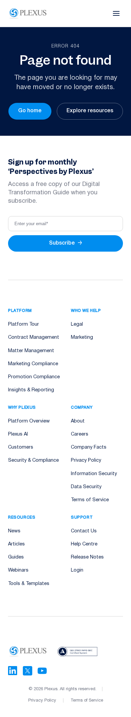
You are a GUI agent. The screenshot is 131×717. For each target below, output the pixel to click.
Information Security (94, 474)
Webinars (18, 570)
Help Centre (84, 544)
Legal (77, 324)
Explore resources (90, 111)
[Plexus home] (28, 13)
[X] (27, 670)
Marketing (82, 337)
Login (77, 570)
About (78, 421)
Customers (20, 447)
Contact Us (84, 531)
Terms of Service (90, 500)
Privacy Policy (86, 460)
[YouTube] (42, 670)
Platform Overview (29, 421)
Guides (16, 557)
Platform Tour (23, 324)
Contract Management (33, 337)
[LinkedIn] (12, 670)
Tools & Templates (28, 584)
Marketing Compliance (33, 364)
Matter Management (31, 351)
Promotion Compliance (34, 377)
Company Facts (88, 447)
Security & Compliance (33, 460)
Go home (30, 111)
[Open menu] (116, 13)
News (14, 531)
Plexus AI (18, 434)
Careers (79, 434)
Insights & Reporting (31, 390)
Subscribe (65, 243)
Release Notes (87, 557)
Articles (16, 544)
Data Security (86, 487)
